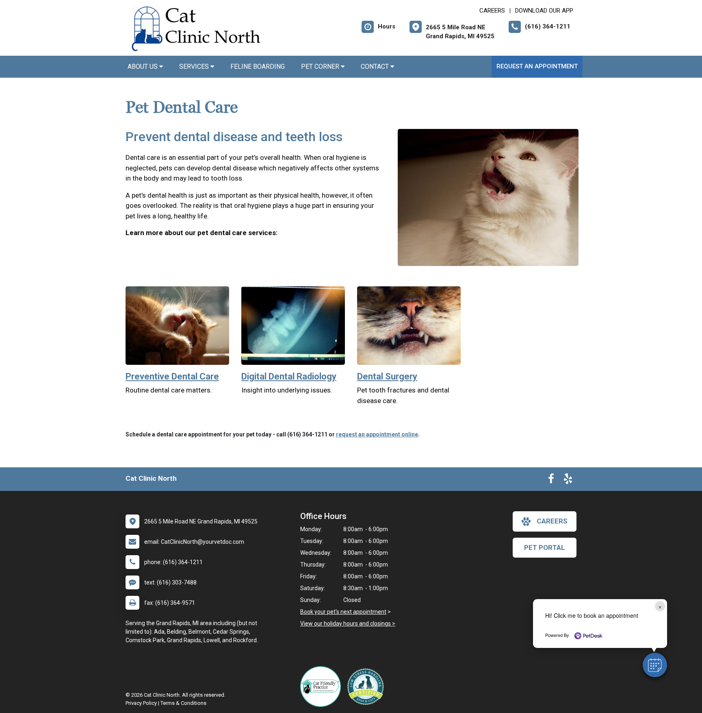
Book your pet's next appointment (343, 611)
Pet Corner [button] (321, 66)
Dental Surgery (387, 376)
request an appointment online (377, 434)
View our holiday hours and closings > (347, 623)
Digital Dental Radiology (288, 376)
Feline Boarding (257, 66)
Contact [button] (375, 66)
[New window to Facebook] (551, 480)
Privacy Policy (141, 703)
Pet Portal (544, 547)
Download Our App (544, 10)
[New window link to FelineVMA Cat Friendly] (322, 686)
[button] (655, 665)
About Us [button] (143, 66)
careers (552, 521)
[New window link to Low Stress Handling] (367, 686)
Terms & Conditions (183, 703)
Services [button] (194, 66)
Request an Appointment (537, 66)
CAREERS (492, 10)
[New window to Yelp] (567, 480)
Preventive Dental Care (172, 376)
